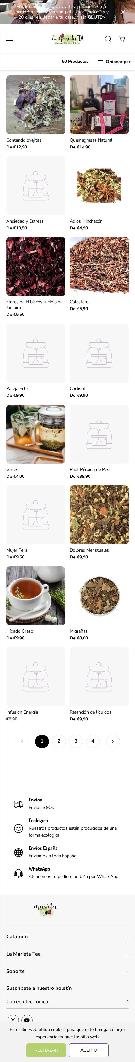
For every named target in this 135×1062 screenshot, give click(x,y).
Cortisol (77, 388)
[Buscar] (108, 39)
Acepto (88, 1050)
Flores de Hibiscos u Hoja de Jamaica (34, 304)
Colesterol (80, 302)
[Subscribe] (126, 1002)
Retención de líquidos (90, 712)
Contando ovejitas (23, 140)
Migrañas (79, 631)
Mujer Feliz (16, 550)
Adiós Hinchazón (86, 221)
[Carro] (122, 39)
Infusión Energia (22, 712)
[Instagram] (13, 1020)
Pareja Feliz (17, 388)
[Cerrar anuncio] (123, 12)
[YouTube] (27, 1020)
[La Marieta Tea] (67, 38)
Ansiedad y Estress (25, 221)
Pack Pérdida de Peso (91, 469)
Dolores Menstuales (89, 550)
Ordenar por (117, 62)
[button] (10, 38)
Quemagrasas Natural (91, 140)
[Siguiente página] (113, 741)
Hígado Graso (19, 631)
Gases (12, 469)
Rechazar (46, 1050)
